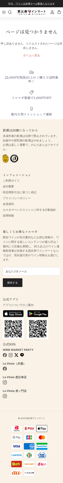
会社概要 (8, 186)
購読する (12, 282)
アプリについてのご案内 (18, 305)
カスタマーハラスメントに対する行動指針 (29, 209)
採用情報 (8, 215)
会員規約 (8, 204)
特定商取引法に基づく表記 (19, 192)
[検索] (11, 12)
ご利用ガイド (11, 180)
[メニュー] (4, 12)
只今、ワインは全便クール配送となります (31, 3)
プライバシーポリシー (17, 198)
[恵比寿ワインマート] (32, 12)
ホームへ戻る (31, 55)
